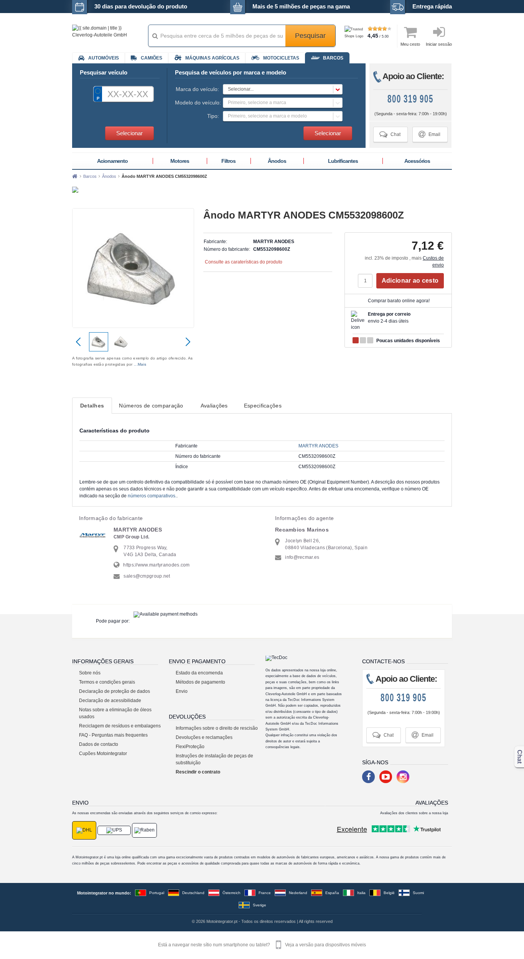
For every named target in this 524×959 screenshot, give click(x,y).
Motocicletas (281, 58)
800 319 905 (410, 99)
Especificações (263, 405)
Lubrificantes (343, 161)
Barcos (333, 58)
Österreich (231, 893)
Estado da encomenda (199, 673)
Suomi (418, 893)
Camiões (151, 58)
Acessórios (417, 161)
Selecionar (129, 133)
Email (429, 134)
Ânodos (277, 161)
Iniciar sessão (439, 44)
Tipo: (213, 116)
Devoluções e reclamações (204, 737)
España (332, 893)
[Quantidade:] (367, 281)
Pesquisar (310, 36)
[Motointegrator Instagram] (403, 776)
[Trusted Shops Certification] (355, 36)
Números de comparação (151, 405)
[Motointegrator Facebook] (368, 776)
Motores (179, 161)
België (389, 893)
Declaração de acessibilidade (110, 700)
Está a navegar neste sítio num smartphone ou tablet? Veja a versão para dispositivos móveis (262, 944)
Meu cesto (410, 44)
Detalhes (92, 405)
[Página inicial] (74, 176)
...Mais (140, 364)
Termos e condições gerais (107, 682)
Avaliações (214, 405)
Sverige (259, 905)
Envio (182, 691)
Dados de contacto (98, 744)
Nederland (298, 893)
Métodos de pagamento (200, 682)
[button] (283, 89)
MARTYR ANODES (318, 446)
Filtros (228, 161)
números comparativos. (152, 496)
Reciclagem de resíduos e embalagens (120, 726)
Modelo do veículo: (197, 102)
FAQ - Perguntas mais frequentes (113, 735)
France (265, 893)
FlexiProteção (190, 746)
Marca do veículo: (197, 89)
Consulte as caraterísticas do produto (243, 262)
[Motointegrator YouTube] (385, 776)
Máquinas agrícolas (212, 58)
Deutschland (193, 893)
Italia (361, 893)
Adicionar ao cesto (410, 280)
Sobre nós (90, 673)
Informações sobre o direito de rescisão (217, 728)
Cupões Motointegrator (103, 753)
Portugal (156, 893)
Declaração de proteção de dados (114, 691)
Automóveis (103, 58)
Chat (389, 134)
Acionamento (112, 161)
